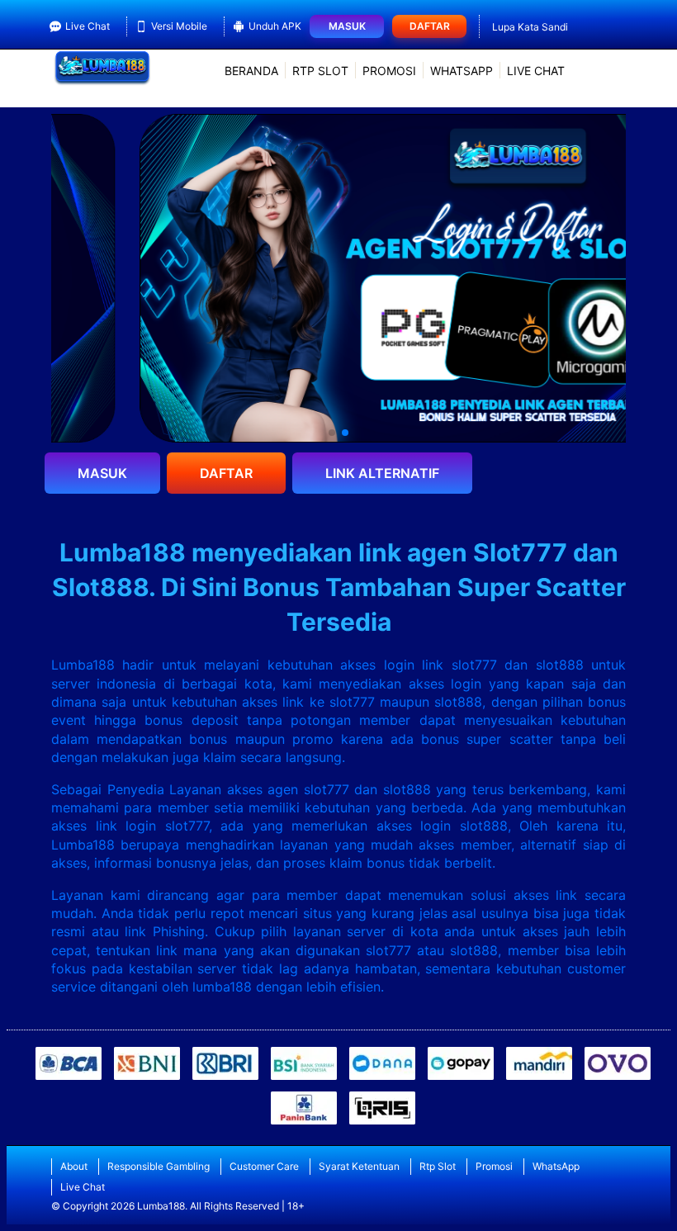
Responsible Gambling (158, 1166)
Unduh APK (275, 26)
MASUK (102, 473)
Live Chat (87, 26)
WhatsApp (461, 71)
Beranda (251, 71)
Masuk (347, 26)
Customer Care (264, 1166)
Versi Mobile (179, 26)
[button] (332, 432)
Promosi (389, 71)
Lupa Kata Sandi (530, 27)
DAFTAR (226, 473)
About (74, 1166)
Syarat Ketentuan (359, 1166)
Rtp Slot (320, 71)
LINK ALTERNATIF (382, 473)
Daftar (430, 26)
